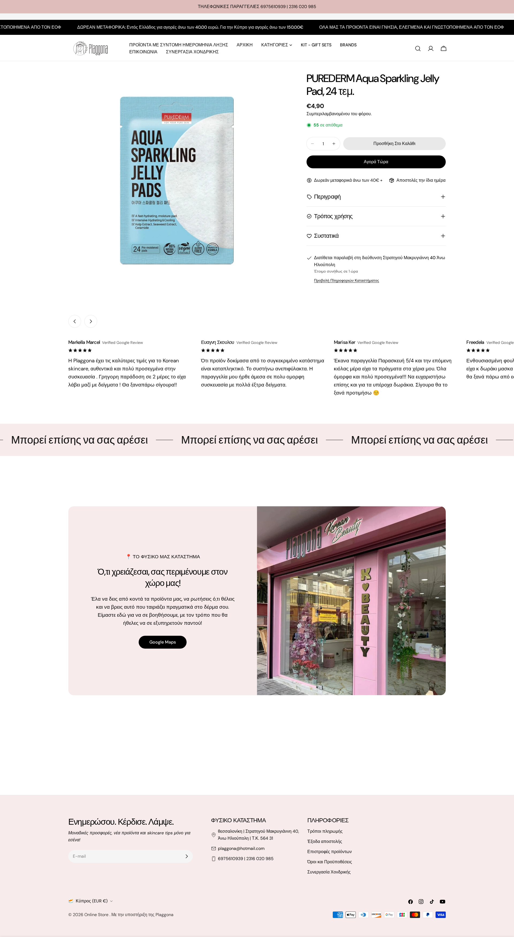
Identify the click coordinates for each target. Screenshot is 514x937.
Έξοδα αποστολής (324, 841)
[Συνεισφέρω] (186, 856)
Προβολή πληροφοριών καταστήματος (346, 280)
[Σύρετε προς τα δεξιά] (90, 321)
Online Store (96, 914)
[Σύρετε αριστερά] (74, 321)
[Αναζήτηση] (418, 48)
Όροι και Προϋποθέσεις (329, 862)
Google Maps (162, 642)
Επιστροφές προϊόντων (329, 851)
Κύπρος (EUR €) (92, 901)
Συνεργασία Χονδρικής (329, 872)
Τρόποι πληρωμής (325, 831)
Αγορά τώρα (376, 162)
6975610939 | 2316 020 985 (246, 858)
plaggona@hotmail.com (241, 848)
